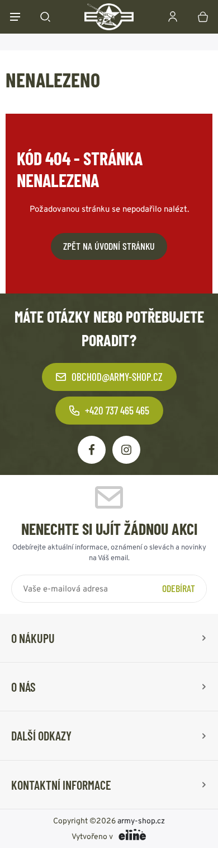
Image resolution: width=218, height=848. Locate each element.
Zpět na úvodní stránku (109, 246)
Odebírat (178, 588)
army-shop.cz (141, 820)
